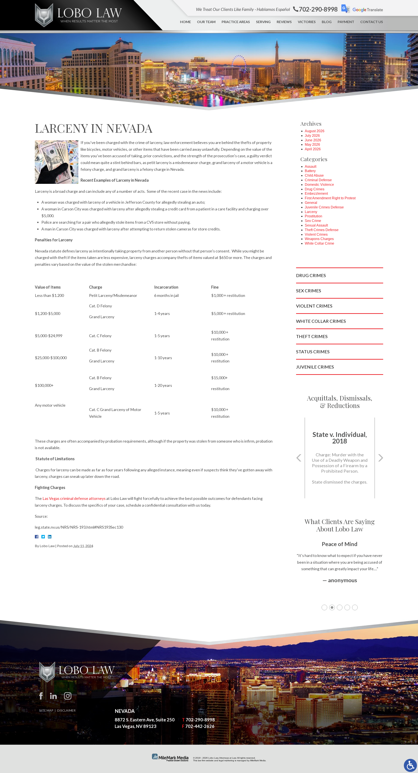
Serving (263, 22)
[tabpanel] (339, 567)
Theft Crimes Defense (322, 230)
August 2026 (314, 131)
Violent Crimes (316, 234)
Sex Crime (313, 221)
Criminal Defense (318, 180)
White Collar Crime (319, 243)
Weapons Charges (319, 239)
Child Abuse (314, 175)
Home (185, 22)
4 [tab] (347, 607)
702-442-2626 (199, 726)
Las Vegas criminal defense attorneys (74, 498)
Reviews (284, 22)
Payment (346, 22)
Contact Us (371, 22)
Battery (310, 171)
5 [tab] (355, 607)
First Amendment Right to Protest (330, 198)
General (311, 203)
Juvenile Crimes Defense (324, 207)
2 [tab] (332, 607)
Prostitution (313, 216)
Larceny (311, 212)
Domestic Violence (319, 184)
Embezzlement (316, 193)
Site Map (46, 710)
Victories (307, 22)
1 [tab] (324, 607)
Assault (310, 166)
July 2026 (312, 135)
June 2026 (313, 140)
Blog (327, 22)
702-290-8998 (200, 719)
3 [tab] (339, 607)
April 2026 (313, 149)
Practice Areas (236, 22)
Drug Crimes (314, 189)
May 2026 (312, 144)
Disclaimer (66, 710)
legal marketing (226, 760)
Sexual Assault (316, 225)
